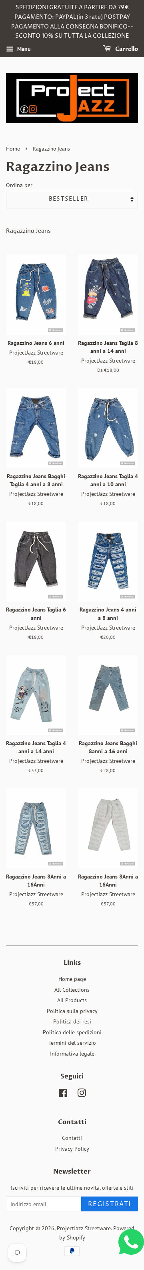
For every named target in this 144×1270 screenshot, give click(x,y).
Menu (23, 49)
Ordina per (19, 185)
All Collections (72, 989)
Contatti (72, 1138)
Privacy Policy (72, 1148)
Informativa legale (72, 1053)
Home (13, 149)
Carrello (126, 49)
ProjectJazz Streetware (84, 1228)
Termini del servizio (72, 1042)
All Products (72, 1000)
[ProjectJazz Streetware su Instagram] (81, 1094)
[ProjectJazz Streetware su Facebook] (63, 1094)
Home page (72, 979)
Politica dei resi (72, 1021)
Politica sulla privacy (72, 1011)
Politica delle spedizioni (72, 1032)
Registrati (109, 1204)
